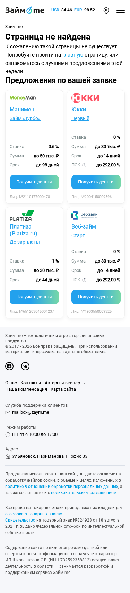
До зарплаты (25, 242)
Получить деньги (34, 181)
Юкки (78, 109)
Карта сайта (63, 389)
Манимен (22, 109)
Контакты (30, 382)
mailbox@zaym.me (30, 412)
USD (55, 10)
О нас (11, 382)
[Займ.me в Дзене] (9, 366)
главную (72, 55)
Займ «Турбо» (25, 118)
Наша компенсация (26, 389)
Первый (80, 118)
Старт (78, 235)
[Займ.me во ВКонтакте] (25, 366)
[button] (106, 10)
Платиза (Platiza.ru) (23, 230)
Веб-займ (83, 226)
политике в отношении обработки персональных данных (61, 486)
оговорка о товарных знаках (33, 514)
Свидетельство (20, 520)
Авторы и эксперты (65, 382)
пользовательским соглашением (83, 492)
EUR (78, 10)
